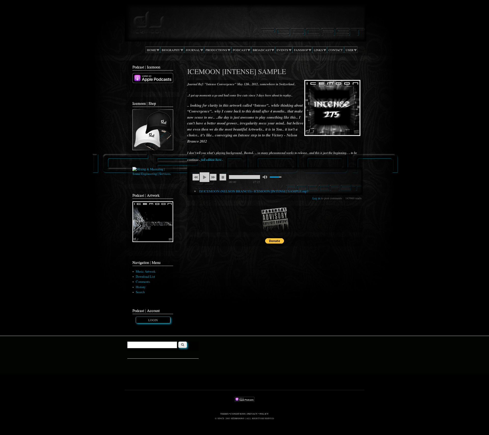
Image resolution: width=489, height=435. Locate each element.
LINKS (318, 50)
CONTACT (336, 50)
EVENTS (282, 50)
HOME (151, 50)
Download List (145, 276)
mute (265, 177)
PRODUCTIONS (216, 50)
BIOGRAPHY (171, 50)
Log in (316, 198)
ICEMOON (237, 418)
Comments (143, 281)
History (140, 287)
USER (350, 50)
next (213, 177)
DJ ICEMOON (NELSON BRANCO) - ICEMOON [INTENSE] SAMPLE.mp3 (253, 191)
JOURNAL (193, 50)
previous (195, 177)
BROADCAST (262, 50)
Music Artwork (145, 271)
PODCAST (240, 50)
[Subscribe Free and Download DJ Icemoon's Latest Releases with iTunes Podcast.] (152, 82)
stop (222, 177)
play (204, 177)
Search (140, 292)
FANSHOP (301, 50)
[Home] (244, 21)
